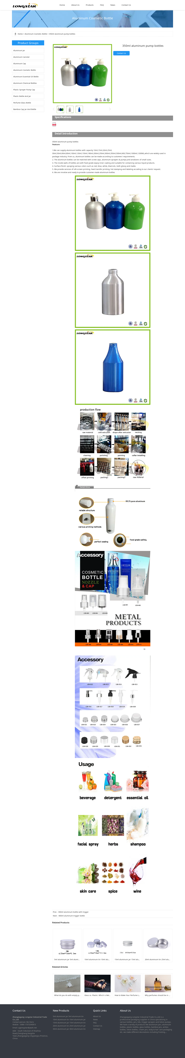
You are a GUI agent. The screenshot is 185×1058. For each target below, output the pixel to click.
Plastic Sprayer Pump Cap (24, 89)
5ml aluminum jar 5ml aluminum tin (68, 1016)
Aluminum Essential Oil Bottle (26, 76)
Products (90, 5)
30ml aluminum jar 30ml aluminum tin (69, 1029)
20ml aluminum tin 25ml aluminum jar (69, 1026)
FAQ (102, 5)
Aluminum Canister (21, 57)
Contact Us (126, 5)
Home (62, 5)
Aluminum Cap (19, 63)
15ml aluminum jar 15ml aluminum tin (69, 1022)
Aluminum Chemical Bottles (25, 83)
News (112, 5)
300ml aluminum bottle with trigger (73, 912)
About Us (75, 5)
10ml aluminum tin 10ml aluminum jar (69, 1019)
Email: (15, 1027)
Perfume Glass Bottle (22, 103)
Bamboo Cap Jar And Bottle (24, 109)
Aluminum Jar (19, 50)
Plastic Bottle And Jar (22, 96)
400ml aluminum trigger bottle (72, 916)
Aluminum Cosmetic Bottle (36, 34)
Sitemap (96, 1029)
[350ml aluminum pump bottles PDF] (54, 124)
